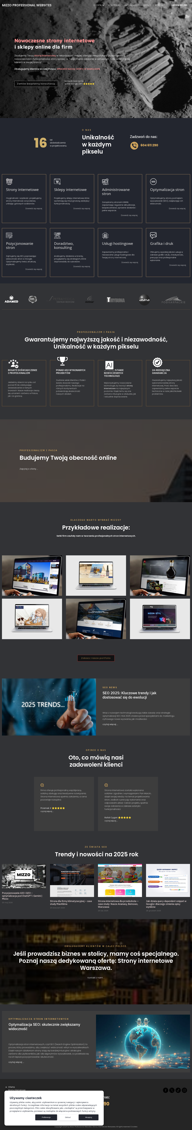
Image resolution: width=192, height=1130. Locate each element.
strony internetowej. (117, 257)
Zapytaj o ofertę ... (29, 468)
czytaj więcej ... (110, 724)
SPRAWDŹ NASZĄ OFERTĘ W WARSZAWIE (78, 69)
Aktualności (131, 5)
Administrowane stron (116, 191)
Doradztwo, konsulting (64, 245)
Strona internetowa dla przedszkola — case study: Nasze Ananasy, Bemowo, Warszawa (118, 904)
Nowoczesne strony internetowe (54, 40)
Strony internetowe (22, 189)
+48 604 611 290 (179, 5)
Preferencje (46, 1117)
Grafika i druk (161, 243)
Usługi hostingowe (117, 243)
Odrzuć (68, 1117)
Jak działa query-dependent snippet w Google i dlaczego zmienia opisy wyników (166, 904)
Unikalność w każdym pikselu (96, 347)
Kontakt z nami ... (96, 977)
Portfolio (114, 5)
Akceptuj (88, 1117)
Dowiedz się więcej (33, 208)
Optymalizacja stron (167, 189)
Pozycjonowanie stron (19, 245)
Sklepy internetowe (70, 189)
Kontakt (160, 5)
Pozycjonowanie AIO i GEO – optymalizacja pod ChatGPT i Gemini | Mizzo (22, 895)
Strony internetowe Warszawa (126, 964)
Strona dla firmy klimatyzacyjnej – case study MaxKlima (71, 902)
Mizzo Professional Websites (26, 5)
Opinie (147, 5)
